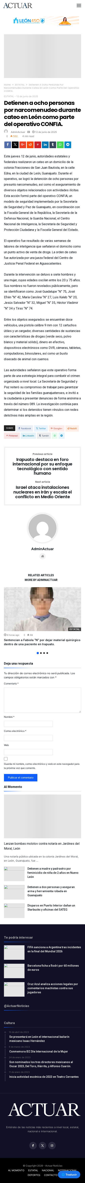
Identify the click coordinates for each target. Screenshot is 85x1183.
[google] (22, 146)
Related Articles (41, 575)
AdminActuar (18, 132)
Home (7, 84)
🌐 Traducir (69, 1174)
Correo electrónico (15, 730)
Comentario (11, 683)
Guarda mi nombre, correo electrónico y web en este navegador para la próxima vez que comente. (41, 765)
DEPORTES (34, 1175)
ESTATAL (20, 84)
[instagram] (52, 1145)
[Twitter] (42, 1145)
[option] (42, 616)
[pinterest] (37, 146)
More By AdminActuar (41, 580)
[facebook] (7, 146)
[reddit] (30, 146)
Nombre (9, 716)
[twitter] (15, 146)
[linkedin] (45, 146)
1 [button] (38, 653)
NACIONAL (48, 1170)
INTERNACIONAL (67, 1170)
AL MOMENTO (16, 1170)
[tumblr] (52, 146)
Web (6, 745)
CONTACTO (51, 1175)
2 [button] (41, 653)
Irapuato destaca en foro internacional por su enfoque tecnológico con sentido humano (42, 464)
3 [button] (44, 653)
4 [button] (47, 653)
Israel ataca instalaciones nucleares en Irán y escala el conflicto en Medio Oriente (42, 490)
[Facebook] (33, 1145)
